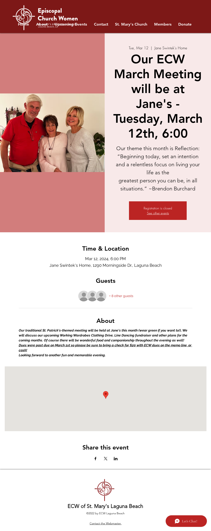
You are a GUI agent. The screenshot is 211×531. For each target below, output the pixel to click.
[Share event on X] (106, 458)
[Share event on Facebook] (95, 458)
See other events (158, 213)
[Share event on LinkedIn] (116, 458)
